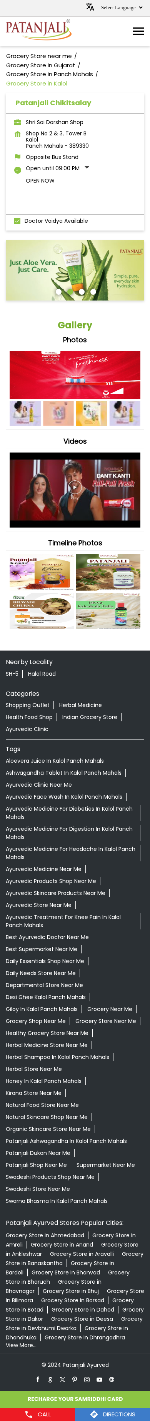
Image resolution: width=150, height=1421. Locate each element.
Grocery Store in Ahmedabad (45, 1235)
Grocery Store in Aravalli (82, 1254)
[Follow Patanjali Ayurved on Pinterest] (75, 1379)
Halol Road (42, 674)
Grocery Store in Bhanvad (66, 1272)
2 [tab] (69, 291)
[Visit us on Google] (50, 1379)
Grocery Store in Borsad (72, 1300)
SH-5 (12, 674)
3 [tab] (81, 291)
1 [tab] (58, 291)
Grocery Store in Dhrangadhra (85, 1337)
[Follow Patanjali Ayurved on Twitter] (62, 1379)
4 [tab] (92, 291)
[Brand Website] (112, 1379)
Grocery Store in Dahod (83, 1309)
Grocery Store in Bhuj (71, 1291)
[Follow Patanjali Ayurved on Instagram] (87, 1379)
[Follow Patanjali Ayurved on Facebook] (38, 1379)
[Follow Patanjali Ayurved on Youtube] (99, 1379)
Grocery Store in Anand (62, 1244)
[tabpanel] (75, 270)
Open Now (40, 180)
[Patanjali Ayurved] (39, 31)
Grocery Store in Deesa (82, 1319)
